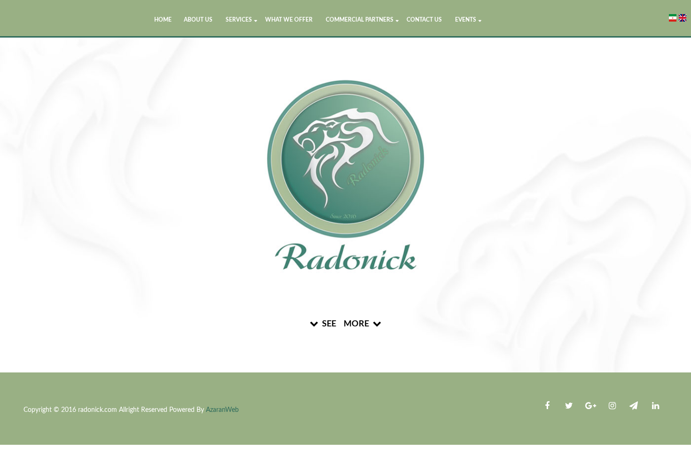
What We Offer (289, 20)
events (465, 20)
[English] (682, 18)
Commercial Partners (359, 20)
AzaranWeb (222, 410)
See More (345, 324)
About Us (198, 20)
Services (239, 20)
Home (163, 20)
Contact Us (424, 20)
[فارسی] (672, 18)
